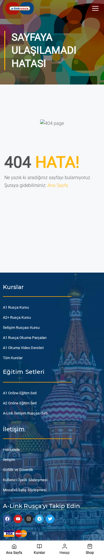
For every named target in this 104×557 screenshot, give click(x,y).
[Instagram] (28, 519)
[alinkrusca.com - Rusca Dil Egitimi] (19, 8)
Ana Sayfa (57, 185)
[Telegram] (39, 519)
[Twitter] (50, 519)
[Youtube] (18, 519)
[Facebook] (7, 519)
